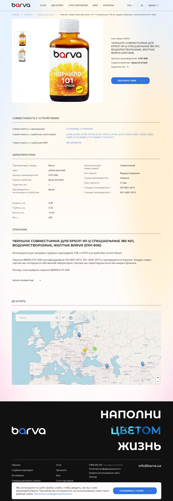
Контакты (108, 5)
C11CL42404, (94, 137)
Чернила (28, 14)
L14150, (114, 134)
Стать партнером (78, 5)
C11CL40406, (80, 137)
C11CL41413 (107, 137)
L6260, (143, 134)
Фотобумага (18, 475)
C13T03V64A (86, 128)
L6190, (84, 134)
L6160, (77, 134)
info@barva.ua (150, 466)
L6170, (98, 134)
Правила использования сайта (104, 473)
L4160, (69, 134)
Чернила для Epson (46, 14)
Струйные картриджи (22, 470)
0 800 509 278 (95, 465)
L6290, (128, 134)
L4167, (106, 134)
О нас (43, 5)
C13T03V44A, (73, 128)
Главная (15, 14)
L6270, (121, 134)
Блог (95, 5)
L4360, (69, 137)
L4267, (136, 134)
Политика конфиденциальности (105, 469)
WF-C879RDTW (73, 142)
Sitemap (93, 477)
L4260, (150, 134)
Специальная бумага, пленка (26, 480)
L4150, (91, 134)
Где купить (57, 5)
